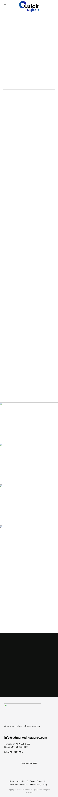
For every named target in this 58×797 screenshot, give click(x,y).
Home (11, 781)
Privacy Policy (35, 785)
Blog (45, 785)
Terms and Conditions (18, 785)
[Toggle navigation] (5, 3)
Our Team (31, 781)
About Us (21, 781)
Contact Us (41, 781)
